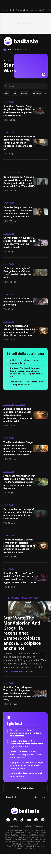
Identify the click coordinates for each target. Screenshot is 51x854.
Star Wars (8, 102)
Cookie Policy (26, 826)
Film (5, 120)
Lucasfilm (20, 404)
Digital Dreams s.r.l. (37, 830)
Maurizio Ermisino (13, 671)
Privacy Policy (13, 826)
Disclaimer (38, 826)
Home (10, 49)
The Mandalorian (17, 598)
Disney (18, 172)
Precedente (11, 797)
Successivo (40, 797)
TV (4, 153)
